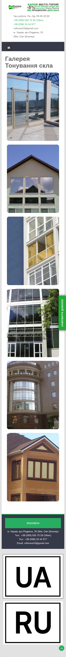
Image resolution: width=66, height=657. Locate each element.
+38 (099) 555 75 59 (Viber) (28, 20)
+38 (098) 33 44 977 (25, 24)
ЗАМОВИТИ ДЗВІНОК (62, 313)
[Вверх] (61, 648)
